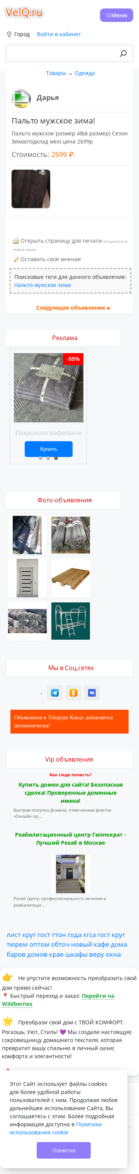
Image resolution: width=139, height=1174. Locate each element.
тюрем (17, 944)
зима (64, 284)
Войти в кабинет (59, 34)
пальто (23, 284)
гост (43, 934)
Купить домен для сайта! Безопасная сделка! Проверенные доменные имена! (71, 792)
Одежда (85, 73)
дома (119, 944)
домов (37, 954)
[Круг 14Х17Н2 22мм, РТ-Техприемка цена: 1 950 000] (27, 620)
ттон (59, 934)
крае (56, 954)
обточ (60, 944)
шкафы (76, 954)
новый (81, 944)
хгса (89, 934)
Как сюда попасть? (70, 774)
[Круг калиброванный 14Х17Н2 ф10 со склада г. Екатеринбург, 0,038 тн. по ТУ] (70, 534)
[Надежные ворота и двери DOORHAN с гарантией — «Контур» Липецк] (27, 577)
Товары (56, 73)
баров (16, 954)
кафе (101, 944)
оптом (39, 944)
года (74, 934)
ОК (74, 693)
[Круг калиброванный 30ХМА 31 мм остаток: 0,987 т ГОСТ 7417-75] (27, 534)
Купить (48, 449)
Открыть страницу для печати (61, 240)
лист (14, 934)
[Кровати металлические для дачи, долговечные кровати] (70, 620)
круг (29, 934)
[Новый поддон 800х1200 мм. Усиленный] (70, 577)
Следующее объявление (70, 307)
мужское (45, 284)
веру (96, 954)
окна (113, 954)
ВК (92, 693)
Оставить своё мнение (50, 259)
